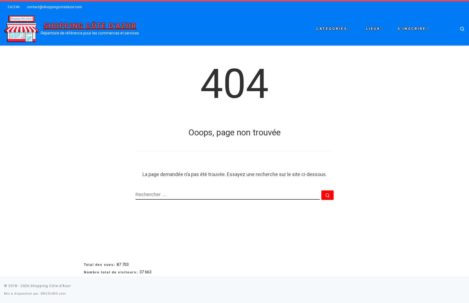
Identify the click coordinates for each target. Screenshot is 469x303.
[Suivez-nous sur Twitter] (456, 287)
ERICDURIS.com (53, 293)
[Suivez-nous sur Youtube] (463, 287)
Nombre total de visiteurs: (112, 272)
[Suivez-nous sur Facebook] (449, 287)
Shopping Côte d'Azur (50, 286)
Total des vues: (100, 265)
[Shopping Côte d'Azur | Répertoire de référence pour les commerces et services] (21, 28)
